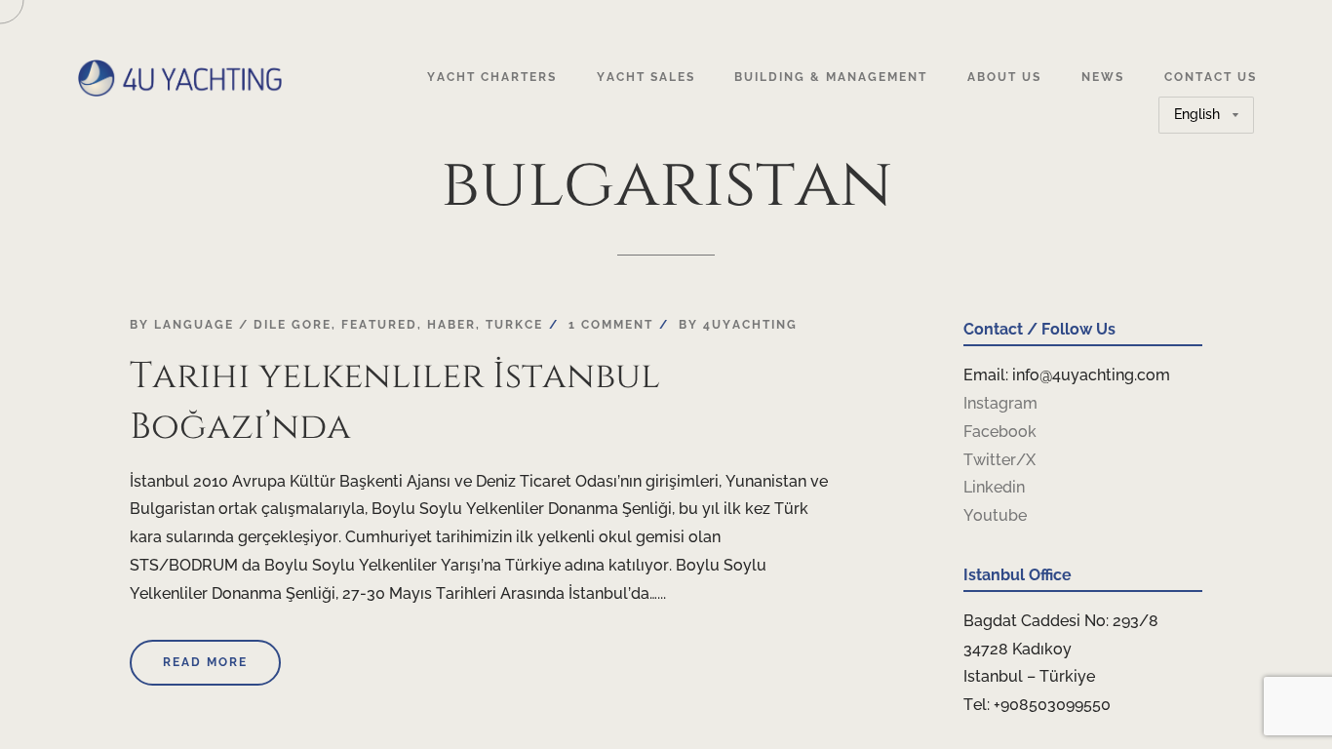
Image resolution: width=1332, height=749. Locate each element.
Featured (379, 325)
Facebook (1000, 431)
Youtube (995, 515)
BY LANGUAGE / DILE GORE (231, 325)
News (1102, 77)
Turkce (514, 325)
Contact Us (1210, 77)
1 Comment (610, 325)
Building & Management (830, 77)
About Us (1004, 77)
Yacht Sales (646, 77)
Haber (451, 325)
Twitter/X (999, 460)
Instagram (1000, 403)
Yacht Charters (492, 77)
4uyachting (750, 325)
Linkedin (994, 487)
